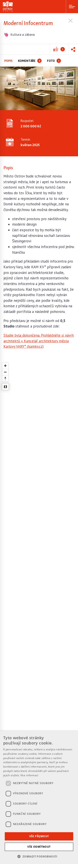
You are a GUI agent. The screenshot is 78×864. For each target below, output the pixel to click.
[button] (73, 49)
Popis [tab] (8, 61)
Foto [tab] (53, 61)
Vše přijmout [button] (39, 836)
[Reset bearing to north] (5, 378)
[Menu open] (72, 6)
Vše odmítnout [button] (38, 847)
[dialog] (39, 797)
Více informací (29, 775)
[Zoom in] (5, 366)
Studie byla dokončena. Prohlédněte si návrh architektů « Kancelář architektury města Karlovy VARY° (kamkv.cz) (38, 341)
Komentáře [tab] (29, 61)
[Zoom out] (5, 372)
